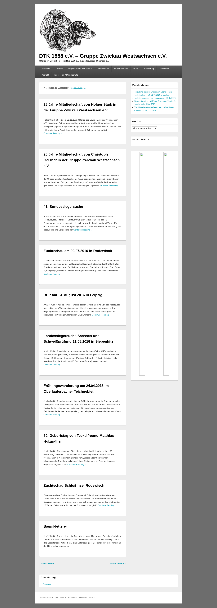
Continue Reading (53, 133)
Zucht (135, 68)
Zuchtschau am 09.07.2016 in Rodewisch (78, 251)
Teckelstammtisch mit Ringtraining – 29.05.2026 (155, 98)
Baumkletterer (55, 526)
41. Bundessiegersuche (63, 207)
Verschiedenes (121, 68)
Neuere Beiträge (118, 563)
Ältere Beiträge (46, 563)
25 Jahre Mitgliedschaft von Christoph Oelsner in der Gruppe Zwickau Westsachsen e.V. (82, 160)
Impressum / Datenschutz (66, 75)
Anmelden (47, 584)
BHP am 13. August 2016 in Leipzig (73, 295)
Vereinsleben (103, 68)
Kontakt (45, 75)
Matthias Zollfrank (78, 88)
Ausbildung (148, 68)
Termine (59, 68)
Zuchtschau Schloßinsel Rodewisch (74, 485)
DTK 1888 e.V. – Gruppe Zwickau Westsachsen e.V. (103, 56)
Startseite (46, 68)
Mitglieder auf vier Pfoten (80, 68)
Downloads (164, 68)
